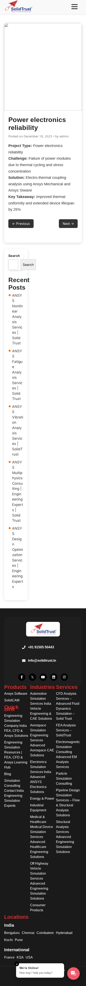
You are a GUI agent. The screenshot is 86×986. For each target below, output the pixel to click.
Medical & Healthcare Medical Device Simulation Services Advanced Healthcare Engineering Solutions (41, 837)
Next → (68, 223)
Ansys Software (15, 693)
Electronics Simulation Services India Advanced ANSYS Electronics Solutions (40, 777)
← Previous (21, 223)
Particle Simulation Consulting (64, 778)
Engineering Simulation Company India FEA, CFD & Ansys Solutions (16, 725)
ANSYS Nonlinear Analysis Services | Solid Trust (17, 319)
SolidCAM (11, 700)
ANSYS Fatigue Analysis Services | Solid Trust (17, 375)
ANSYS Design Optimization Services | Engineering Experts (17, 557)
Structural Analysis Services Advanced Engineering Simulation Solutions (65, 837)
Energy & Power (42, 798)
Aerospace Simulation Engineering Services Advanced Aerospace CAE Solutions (42, 740)
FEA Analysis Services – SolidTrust (66, 730)
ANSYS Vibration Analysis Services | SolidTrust (17, 431)
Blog (7, 774)
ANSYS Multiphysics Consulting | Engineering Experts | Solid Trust (17, 491)
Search (14, 256)
